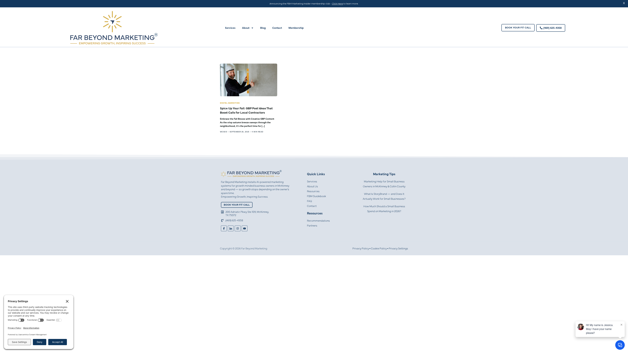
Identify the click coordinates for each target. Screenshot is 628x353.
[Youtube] (244, 228)
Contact (277, 28)
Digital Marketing (230, 103)
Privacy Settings (398, 248)
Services (230, 28)
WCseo (223, 132)
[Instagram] (237, 228)
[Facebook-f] (224, 228)
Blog (263, 28)
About (245, 28)
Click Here (337, 3)
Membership (296, 28)
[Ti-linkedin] (231, 228)
